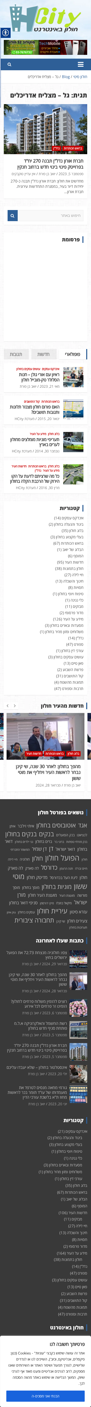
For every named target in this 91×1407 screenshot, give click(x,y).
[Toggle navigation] (80, 64)
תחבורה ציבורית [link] (34, 920)
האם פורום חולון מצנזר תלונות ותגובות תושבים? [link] (34, 409)
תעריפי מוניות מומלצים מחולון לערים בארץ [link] (34, 441)
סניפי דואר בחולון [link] (23, 903)
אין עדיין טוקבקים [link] (23, 173)
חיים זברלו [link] (81, 868)
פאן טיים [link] (77, 663)
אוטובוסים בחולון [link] (56, 825)
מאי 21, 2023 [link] (49, 386)
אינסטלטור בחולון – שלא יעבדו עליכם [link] (37, 1067)
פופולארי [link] (72, 354)
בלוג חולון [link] (53, 434)
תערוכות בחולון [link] (78, 927)
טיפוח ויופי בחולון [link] (70, 593)
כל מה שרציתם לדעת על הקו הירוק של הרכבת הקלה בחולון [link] (34, 478)
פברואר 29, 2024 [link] (54, 963)
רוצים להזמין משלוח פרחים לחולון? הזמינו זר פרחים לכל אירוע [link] (53, 769)
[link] (45, 7)
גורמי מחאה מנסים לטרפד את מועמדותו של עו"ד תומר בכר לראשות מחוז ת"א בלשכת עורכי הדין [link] (37, 1092)
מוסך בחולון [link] (30, 887)
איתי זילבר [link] (26, 826)
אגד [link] (82, 825)
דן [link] (51, 848)
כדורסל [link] (49, 867)
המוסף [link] (78, 555)
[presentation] (7, 705)
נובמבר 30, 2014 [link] (47, 451)
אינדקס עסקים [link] (50, 369)
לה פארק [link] (32, 868)
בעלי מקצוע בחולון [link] (69, 536)
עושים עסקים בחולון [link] (28, 369)
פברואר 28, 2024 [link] (54, 990)
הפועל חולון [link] (62, 858)
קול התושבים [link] (32, 402)
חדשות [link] (43, 354)
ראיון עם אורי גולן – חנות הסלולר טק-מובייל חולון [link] (39, 377)
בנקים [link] (46, 834)
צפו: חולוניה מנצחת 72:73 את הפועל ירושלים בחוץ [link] (37, 955)
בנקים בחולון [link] (21, 833)
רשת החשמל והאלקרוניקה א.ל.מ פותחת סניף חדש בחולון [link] (40, 1026)
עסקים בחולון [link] (26, 912)
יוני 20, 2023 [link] (57, 1103)
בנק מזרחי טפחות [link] (76, 842)
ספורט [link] (78, 644)
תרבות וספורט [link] (72, 688)
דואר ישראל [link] (65, 849)
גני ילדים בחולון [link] (24, 842)
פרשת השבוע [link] (73, 669)
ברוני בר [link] (59, 842)
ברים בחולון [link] (43, 841)
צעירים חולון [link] (77, 921)
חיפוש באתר (13, 215)
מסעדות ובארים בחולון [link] (66, 625)
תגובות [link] (16, 354)
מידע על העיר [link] (38, 434)
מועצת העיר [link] (67, 895)
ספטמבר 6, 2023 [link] (52, 779)
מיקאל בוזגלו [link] (64, 903)
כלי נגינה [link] (77, 600)
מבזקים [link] (78, 606)
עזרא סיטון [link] (78, 912)
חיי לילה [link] (77, 574)
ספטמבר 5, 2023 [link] (71, 173)
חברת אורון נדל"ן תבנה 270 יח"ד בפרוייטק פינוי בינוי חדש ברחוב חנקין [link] (50, 164)
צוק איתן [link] (11, 912)
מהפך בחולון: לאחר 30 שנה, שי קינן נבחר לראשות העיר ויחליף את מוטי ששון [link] (38, 979)
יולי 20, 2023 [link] (57, 1073)
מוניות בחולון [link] (57, 886)
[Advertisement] (45, 292)
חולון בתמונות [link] (73, 568)
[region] (45, 1371)
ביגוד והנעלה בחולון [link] (68, 524)
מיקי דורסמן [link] (47, 903)
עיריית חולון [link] (52, 910)
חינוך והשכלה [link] (73, 581)
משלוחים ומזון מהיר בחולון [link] (64, 631)
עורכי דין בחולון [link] (72, 650)
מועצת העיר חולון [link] (42, 895)
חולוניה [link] (25, 859)
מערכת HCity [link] (24, 418)
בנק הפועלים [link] (65, 835)
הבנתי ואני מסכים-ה (45, 1396)
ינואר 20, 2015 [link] (48, 418)
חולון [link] (37, 858)
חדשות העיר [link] (19, 466)
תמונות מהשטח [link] (71, 682)
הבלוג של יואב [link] (72, 549)
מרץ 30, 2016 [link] (49, 487)
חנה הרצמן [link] (66, 868)
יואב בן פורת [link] (47, 173)
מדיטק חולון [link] (37, 877)
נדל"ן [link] (56, 148)
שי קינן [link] (60, 921)
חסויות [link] (78, 587)
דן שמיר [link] (39, 848)
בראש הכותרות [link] (73, 148)
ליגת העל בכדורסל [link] (63, 877)
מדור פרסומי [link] (74, 612)
